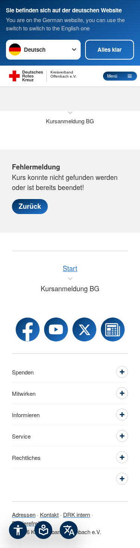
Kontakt (49, 514)
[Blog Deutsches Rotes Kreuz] (113, 329)
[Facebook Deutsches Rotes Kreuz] (28, 329)
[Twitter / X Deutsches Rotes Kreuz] (84, 329)
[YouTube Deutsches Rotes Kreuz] (56, 329)
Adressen (23, 514)
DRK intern (76, 514)
